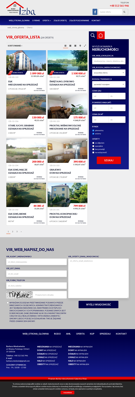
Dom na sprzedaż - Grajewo (67, 160)
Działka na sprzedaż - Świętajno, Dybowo (67, 71)
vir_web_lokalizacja (102, 56)
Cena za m (97, 114)
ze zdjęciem (99, 143)
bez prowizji (100, 149)
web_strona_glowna (19, 20)
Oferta (80, 333)
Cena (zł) (96, 91)
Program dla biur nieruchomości (61, 379)
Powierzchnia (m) (101, 102)
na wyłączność (101, 152)
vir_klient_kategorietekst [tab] (101, 35)
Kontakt (96, 20)
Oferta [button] (46, 20)
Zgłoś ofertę (60, 20)
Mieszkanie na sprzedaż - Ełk (26, 71)
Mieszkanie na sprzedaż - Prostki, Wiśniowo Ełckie (67, 115)
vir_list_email (13, 268)
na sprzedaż (49, 347)
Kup (92, 333)
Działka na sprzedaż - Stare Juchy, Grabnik (26, 115)
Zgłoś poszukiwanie (79, 20)
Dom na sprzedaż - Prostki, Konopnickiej (67, 204)
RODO (57, 333)
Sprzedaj (105, 333)
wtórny (98, 133)
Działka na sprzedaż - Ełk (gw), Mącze (26, 160)
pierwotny (99, 130)
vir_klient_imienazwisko (19, 256)
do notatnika (39, 89)
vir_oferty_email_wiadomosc (83, 256)
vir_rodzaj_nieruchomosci (106, 67)
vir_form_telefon (15, 280)
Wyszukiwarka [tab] (93, 35)
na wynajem (80, 347)
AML (68, 333)
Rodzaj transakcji (102, 79)
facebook (95, 12)
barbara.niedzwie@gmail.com (18, 361)
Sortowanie (14, 46)
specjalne (99, 146)
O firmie (36, 20)
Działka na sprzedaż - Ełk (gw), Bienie (26, 204)
